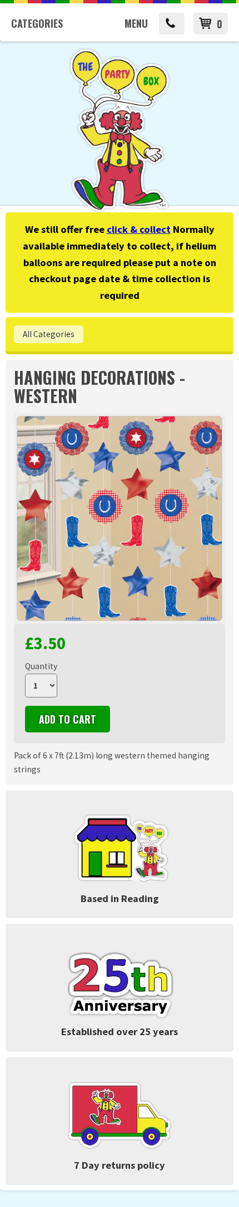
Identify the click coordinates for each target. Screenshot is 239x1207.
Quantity (41, 666)
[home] (119, 210)
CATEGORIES (37, 23)
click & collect (139, 229)
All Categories (48, 334)
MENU (136, 23)
